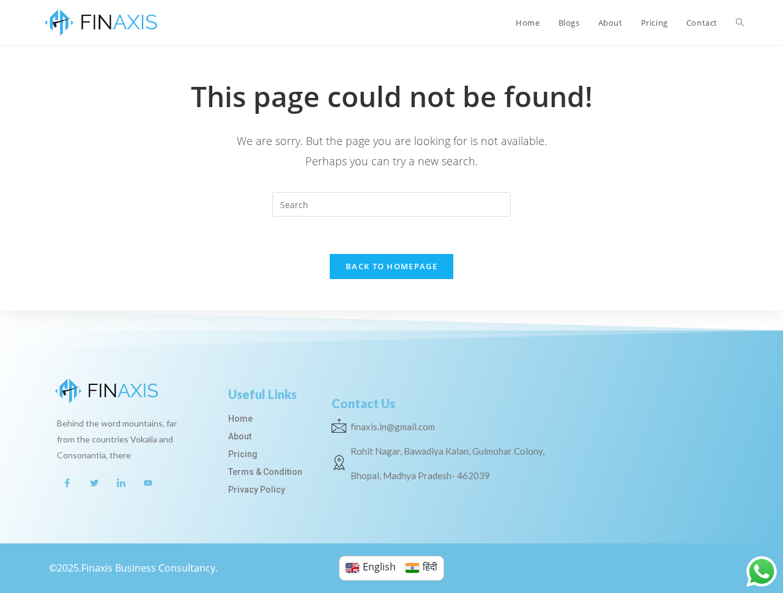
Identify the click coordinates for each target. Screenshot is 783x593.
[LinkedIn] (121, 482)
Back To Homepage (391, 266)
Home (240, 418)
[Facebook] (67, 482)
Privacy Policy (256, 489)
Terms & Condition (265, 472)
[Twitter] (94, 482)
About (239, 436)
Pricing (243, 454)
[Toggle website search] (740, 22)
